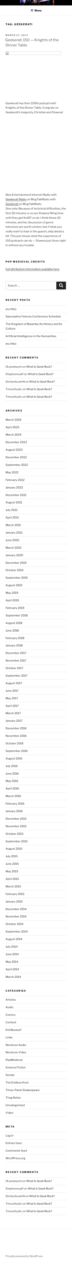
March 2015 (13, 886)
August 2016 (14, 758)
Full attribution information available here (32, 269)
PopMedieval (14, 1060)
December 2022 (16, 457)
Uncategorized (15, 1105)
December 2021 (16, 495)
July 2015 (12, 856)
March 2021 (13, 525)
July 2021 (12, 510)
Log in (9, 1135)
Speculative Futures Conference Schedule (33, 316)
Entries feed (14, 1143)
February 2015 (15, 894)
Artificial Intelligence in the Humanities (31, 336)
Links (9, 1037)
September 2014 (17, 931)
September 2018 (17, 615)
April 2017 (12, 706)
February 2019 (15, 608)
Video (9, 1112)
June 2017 (12, 690)
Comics (11, 1014)
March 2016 (13, 796)
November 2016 (16, 736)
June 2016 (12, 773)
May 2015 (12, 871)
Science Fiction (16, 1067)
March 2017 (13, 713)
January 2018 (14, 645)
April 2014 (12, 969)
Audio (9, 1007)
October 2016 (14, 743)
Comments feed (16, 1150)
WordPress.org (15, 1158)
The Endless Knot (17, 1082)
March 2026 (13, 419)
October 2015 (14, 833)
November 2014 (16, 916)
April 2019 (12, 600)
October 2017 (14, 668)
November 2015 (16, 826)
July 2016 (12, 766)
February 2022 (15, 480)
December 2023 (16, 442)
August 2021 (14, 502)
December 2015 (16, 818)
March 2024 (13, 434)
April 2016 (12, 788)
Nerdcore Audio (16, 1045)
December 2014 (16, 909)
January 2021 (14, 532)
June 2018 (12, 630)
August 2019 (14, 585)
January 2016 (14, 811)
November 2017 (16, 660)
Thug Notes (13, 1097)
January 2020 (14, 555)
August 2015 (14, 848)
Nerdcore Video (16, 1052)
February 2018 (15, 638)
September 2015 (17, 841)
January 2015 (14, 901)
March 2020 (13, 547)
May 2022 (12, 472)
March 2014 (13, 977)
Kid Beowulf (13, 1030)
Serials (10, 1075)
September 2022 (17, 465)
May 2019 (12, 592)
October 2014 (14, 924)
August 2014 (14, 939)
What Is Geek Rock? (39, 366)
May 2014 (12, 961)
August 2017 (14, 683)
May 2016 (12, 781)
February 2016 (15, 803)
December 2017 (16, 653)
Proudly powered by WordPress (24, 1256)
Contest (11, 1022)
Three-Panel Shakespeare (23, 1090)
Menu (38, 10)
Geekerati (12, 204)
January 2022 (14, 487)
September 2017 (17, 675)
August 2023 (14, 449)
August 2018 (14, 623)
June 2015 (12, 863)
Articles (11, 999)
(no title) (11, 309)
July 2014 (12, 946)
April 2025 (12, 427)
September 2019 (17, 577)
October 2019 (14, 570)
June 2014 (12, 954)
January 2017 (14, 720)
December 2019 (16, 562)
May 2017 (12, 698)
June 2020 (12, 540)
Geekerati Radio (16, 199)
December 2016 (16, 728)
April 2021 (12, 517)
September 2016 (17, 751)
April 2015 (12, 879)
